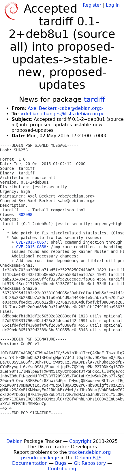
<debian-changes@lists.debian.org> (62, 113)
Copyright (80, 441)
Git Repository (90, 463)
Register (92, 5)
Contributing (62, 468)
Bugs (60, 463)
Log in (113, 5)
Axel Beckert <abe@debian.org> (66, 108)
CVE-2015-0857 (31, 242)
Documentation (30, 463)
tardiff (94, 99)
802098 (25, 214)
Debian (14, 441)
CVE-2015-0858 (31, 246)
